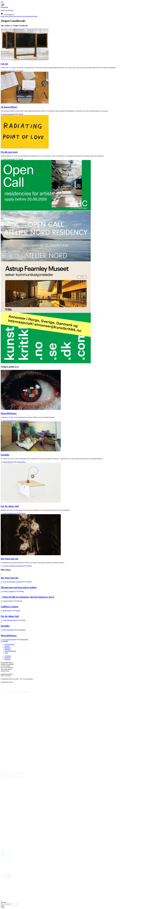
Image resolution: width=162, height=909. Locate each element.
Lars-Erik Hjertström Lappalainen (13, 566)
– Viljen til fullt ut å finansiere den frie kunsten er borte (27, 597)
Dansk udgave (5, 16)
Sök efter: (3, 902)
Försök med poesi (9, 152)
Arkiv (6, 653)
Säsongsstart (24, 420)
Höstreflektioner (9, 413)
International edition (32, 16)
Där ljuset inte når (9, 558)
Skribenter (7, 649)
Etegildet (5, 455)
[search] (2, 4)
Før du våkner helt (10, 506)
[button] (2, 2)
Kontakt (6, 646)
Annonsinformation (10, 651)
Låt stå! (4, 64)
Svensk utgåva (21, 16)
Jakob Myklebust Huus (10, 513)
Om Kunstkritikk (9, 644)
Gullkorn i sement (9, 606)
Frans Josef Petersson (9, 420)
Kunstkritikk (4, 7)
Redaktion (7, 647)
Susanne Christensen (9, 591)
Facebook (7, 657)
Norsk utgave (13, 16)
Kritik (21, 71)
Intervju (20, 601)
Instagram (7, 659)
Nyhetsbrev (7, 656)
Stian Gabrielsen (8, 462)
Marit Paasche (7, 610)
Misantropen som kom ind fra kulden (19, 587)
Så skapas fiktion (9, 107)
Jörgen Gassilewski (8, 71)
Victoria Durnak (7, 601)
